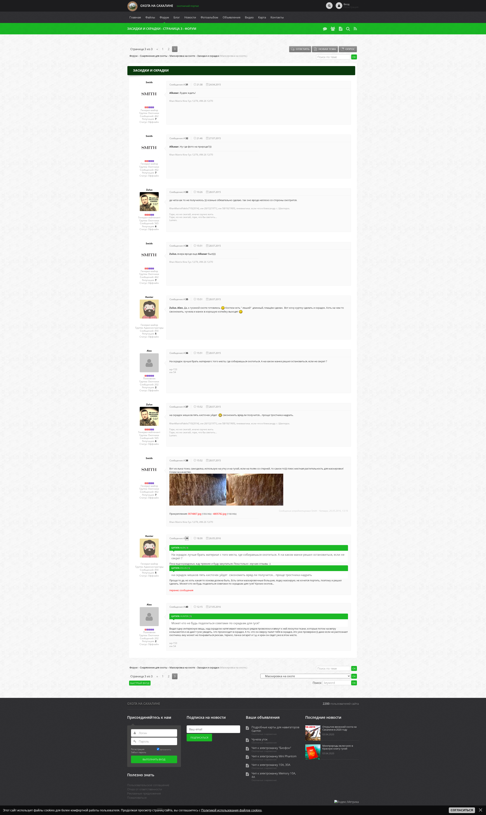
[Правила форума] (340, 28)
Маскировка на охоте (182, 56)
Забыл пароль (138, 752)
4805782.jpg (219, 513)
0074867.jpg (194, 513)
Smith (149, 82)
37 (186, 406)
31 (186, 84)
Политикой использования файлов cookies (231, 810)
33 (186, 192)
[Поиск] (348, 28)
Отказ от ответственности (144, 789)
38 (186, 460)
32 (186, 138)
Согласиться (462, 810)
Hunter (149, 297)
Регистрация (137, 749)
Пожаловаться (137, 797)
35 (186, 299)
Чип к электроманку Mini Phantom (274, 756)
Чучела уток (259, 739)
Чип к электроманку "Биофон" (271, 748)
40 (186, 606)
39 (186, 538)
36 (186, 353)
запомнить (165, 749)
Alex (149, 350)
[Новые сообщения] (325, 28)
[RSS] (355, 28)
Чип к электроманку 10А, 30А (271, 765)
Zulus (149, 189)
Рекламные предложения (144, 793)
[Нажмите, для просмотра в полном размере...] (197, 489)
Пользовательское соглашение (148, 785)
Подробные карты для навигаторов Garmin (275, 729)
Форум (133, 56)
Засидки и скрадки (208, 56)
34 (186, 245)
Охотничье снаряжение (264, 734)
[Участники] (333, 28)
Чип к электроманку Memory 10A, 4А (274, 775)
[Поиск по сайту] (329, 5)
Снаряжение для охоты (153, 56)
